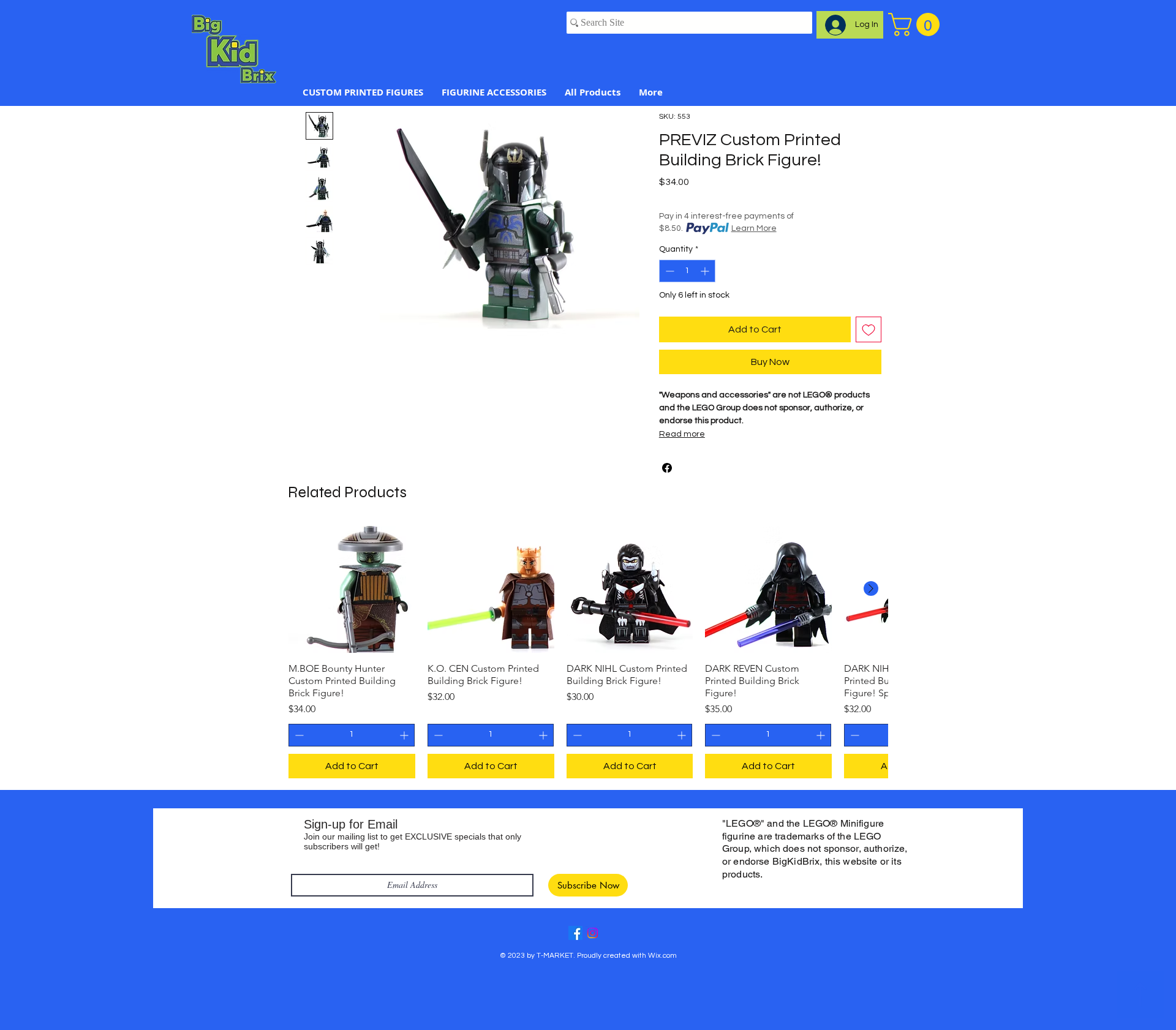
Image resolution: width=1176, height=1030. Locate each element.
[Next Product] (871, 588)
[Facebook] (575, 933)
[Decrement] (668, 271)
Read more (682, 434)
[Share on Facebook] (667, 467)
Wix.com (662, 956)
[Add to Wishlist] (868, 329)
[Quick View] (351, 589)
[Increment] (706, 271)
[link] (916, 24)
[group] (588, 652)
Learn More (754, 228)
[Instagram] (593, 933)
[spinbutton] (687, 271)
